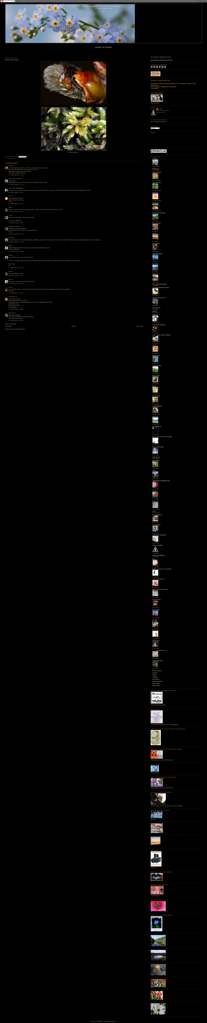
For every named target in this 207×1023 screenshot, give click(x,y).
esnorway (154, 619)
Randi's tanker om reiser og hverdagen (162, 436)
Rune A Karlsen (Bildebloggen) (16, 188)
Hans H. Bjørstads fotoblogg (159, 284)
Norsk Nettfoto (156, 243)
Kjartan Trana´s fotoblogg (158, 212)
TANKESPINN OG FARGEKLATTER (161, 480)
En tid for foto (155, 640)
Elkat (10, 245)
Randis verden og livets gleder (160, 589)
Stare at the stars (156, 599)
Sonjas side (155, 501)
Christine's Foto (156, 307)
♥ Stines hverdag (156, 365)
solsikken (154, 158)
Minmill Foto (155, 630)
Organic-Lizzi (155, 202)
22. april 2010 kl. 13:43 (16, 251)
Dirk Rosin (155, 192)
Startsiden (73, 326)
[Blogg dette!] (21, 157)
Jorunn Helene (12, 296)
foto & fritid (155, 263)
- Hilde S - (154, 345)
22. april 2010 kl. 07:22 (16, 242)
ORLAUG (154, 491)
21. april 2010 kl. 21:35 (16, 175)
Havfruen (11, 165)
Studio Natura (155, 679)
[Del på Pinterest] (25, 157)
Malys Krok (155, 416)
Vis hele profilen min (160, 112)
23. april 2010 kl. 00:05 (16, 309)
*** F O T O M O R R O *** (158, 579)
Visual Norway (156, 457)
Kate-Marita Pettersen (14, 226)
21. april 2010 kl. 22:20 (16, 192)
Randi (10, 255)
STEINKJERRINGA (157, 406)
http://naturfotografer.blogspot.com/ (159, 121)
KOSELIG (154, 311)
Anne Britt (11, 237)
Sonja (10, 287)
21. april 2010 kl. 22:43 (16, 222)
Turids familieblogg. (157, 253)
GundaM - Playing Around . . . (159, 297)
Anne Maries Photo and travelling (160, 287)
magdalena (155, 677)
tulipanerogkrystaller (157, 660)
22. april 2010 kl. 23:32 (16, 293)
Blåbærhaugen (156, 355)
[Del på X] (22, 157)
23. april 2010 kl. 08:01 (16, 320)
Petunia (154, 470)
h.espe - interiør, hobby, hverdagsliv (161, 335)
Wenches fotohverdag (157, 447)
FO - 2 (10, 196)
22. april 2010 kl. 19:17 (16, 275)
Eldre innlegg (139, 326)
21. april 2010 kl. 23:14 (16, 234)
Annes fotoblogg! (156, 172)
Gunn (10, 271)
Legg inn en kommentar (10, 324)
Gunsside (154, 672)
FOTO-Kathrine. (156, 396)
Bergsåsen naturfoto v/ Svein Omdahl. (162, 569)
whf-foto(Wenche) (156, 426)
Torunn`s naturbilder (157, 545)
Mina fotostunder (156, 223)
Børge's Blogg (156, 375)
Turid (10, 215)
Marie (10, 279)
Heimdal (154, 233)
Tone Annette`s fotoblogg (158, 324)
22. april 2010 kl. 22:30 (16, 283)
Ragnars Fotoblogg (157, 681)
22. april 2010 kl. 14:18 (16, 267)
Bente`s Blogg (155, 683)
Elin (153, 558)
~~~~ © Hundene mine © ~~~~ (160, 650)
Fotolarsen (155, 314)
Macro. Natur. (12, 158)
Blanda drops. (155, 460)
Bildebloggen (155, 168)
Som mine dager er (157, 514)
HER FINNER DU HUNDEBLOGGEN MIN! (161, 57)
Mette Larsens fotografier (14, 178)
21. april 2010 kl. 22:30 (16, 203)
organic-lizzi (11, 313)
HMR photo (155, 274)
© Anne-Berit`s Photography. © (103, 6)
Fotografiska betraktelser (158, 555)
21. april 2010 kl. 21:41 (16, 184)
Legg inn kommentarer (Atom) (18, 329)
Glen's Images (156, 609)
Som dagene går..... (157, 182)
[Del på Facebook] (24, 157)
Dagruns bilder (156, 685)
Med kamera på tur (157, 670)
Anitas (154, 511)
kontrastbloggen (156, 525)
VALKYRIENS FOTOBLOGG (159, 535)
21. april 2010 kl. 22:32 (16, 211)
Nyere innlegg (8, 326)
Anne (10, 207)
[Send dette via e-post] (19, 157)
